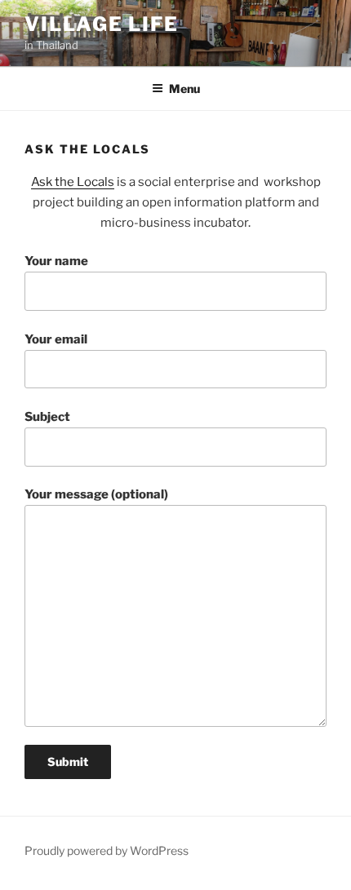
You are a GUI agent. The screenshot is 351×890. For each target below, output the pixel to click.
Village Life (101, 24)
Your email (55, 339)
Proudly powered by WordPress (106, 850)
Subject (47, 417)
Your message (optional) (96, 494)
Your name (56, 261)
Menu (184, 88)
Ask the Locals (72, 182)
